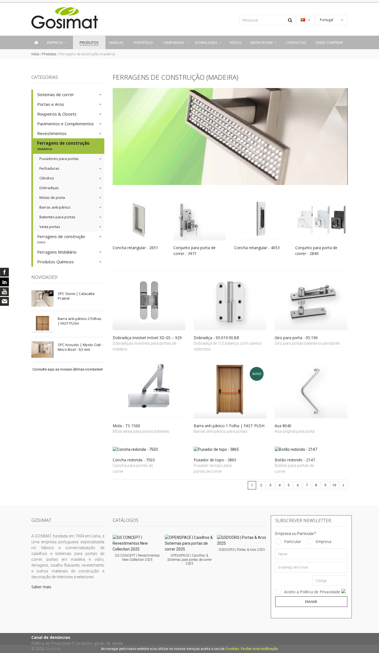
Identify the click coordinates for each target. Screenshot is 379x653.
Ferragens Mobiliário (57, 252)
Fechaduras (49, 168)
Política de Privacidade (51, 643)
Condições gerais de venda (98, 643)
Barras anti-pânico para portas (220, 431)
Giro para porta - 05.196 (296, 337)
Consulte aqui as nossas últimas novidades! (67, 369)
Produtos (49, 54)
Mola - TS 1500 (126, 425)
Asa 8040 (283, 425)
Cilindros (46, 178)
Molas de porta (52, 197)
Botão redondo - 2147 (295, 459)
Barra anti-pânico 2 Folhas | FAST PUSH (80, 321)
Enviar (311, 601)
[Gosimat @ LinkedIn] (4, 281)
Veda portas (49, 226)
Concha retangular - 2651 (135, 247)
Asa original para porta (295, 431)
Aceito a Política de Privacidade (312, 591)
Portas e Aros (50, 104)
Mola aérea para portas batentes (141, 431)
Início (35, 54)
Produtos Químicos (55, 261)
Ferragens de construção (63, 145)
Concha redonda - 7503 (134, 459)
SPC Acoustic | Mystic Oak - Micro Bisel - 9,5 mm (80, 347)
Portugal (327, 19)
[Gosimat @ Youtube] (4, 291)
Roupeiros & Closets (57, 114)
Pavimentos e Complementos (65, 123)
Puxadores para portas (59, 158)
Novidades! (44, 277)
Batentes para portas (57, 216)
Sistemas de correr (55, 94)
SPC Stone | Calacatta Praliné (76, 296)
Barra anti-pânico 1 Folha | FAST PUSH (229, 425)
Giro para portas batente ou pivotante (307, 343)
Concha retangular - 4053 (257, 247)
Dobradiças (49, 187)
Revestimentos (52, 133)
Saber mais (41, 586)
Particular (292, 541)
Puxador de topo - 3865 (215, 459)
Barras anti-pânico (54, 207)
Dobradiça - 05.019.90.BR (216, 337)
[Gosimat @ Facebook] (4, 272)
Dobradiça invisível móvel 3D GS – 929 (147, 337)
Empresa (323, 541)
